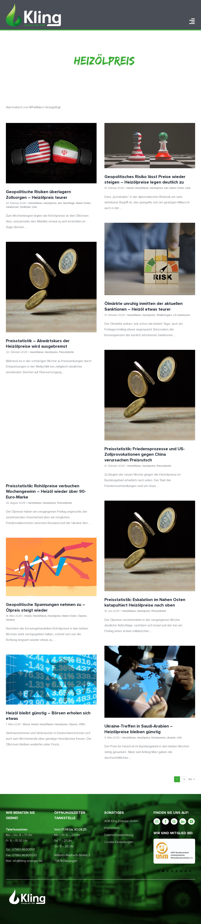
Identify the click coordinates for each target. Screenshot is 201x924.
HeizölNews (19, 156)
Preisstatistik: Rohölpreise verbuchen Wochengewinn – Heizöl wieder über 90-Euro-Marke (51, 425)
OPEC (79, 685)
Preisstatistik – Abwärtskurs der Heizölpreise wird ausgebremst (51, 282)
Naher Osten (67, 156)
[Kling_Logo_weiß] (33, 4)
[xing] (191, 821)
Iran (44, 156)
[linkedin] (182, 821)
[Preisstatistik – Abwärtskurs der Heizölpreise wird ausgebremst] (51, 287)
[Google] (174, 821)
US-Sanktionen (172, 266)
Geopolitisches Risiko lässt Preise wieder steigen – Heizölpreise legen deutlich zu (150, 139)
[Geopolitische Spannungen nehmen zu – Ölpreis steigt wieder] (51, 567)
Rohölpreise (156, 687)
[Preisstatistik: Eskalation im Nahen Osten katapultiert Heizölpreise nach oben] (149, 546)
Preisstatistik (65, 292)
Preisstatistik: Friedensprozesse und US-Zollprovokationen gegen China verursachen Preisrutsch (150, 388)
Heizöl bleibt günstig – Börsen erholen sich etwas (51, 674)
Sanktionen (82, 156)
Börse (23, 685)
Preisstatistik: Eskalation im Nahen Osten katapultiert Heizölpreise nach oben (150, 539)
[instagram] (156, 821)
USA (57, 161)
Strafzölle (48, 161)
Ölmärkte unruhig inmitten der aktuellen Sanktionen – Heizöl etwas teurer (150, 252)
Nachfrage (53, 156)
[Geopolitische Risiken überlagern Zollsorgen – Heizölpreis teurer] (51, 153)
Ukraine (83, 572)
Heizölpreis (34, 156)
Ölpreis (73, 572)
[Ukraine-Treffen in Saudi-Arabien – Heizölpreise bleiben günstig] (149, 682)
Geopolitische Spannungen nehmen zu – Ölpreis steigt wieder (51, 562)
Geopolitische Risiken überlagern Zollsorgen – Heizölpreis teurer (51, 145)
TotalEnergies (155, 266)
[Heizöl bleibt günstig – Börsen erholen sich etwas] (51, 680)
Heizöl (121, 152)
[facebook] (165, 821)
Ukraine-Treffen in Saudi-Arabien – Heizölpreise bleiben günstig (150, 676)
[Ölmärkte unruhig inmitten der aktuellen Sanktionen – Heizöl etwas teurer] (149, 259)
